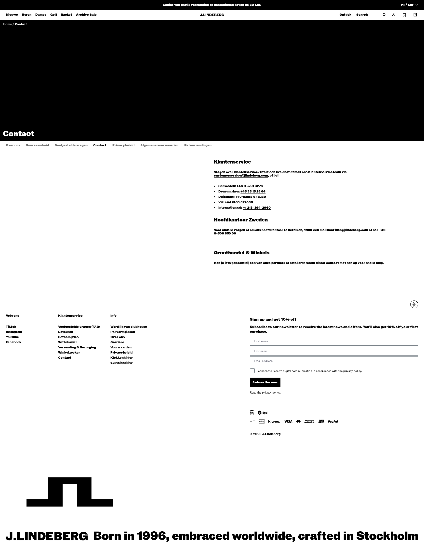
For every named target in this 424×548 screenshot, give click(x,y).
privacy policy (271, 393)
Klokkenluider (121, 357)
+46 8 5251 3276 (250, 186)
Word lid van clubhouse (128, 327)
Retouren (65, 332)
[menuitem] (12, 15)
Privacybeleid (121, 352)
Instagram (14, 332)
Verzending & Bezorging (77, 347)
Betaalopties (68, 337)
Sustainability (121, 363)
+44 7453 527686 (239, 202)
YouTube (12, 337)
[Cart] (415, 15)
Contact (21, 24)
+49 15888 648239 (250, 197)
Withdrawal (67, 342)
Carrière (117, 342)
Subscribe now (265, 382)
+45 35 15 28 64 (252, 191)
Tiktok (11, 327)
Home (7, 24)
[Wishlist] (404, 15)
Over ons (117, 337)
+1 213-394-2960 (257, 208)
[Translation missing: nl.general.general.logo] (212, 15)
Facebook (13, 342)
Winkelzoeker (69, 352)
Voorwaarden (121, 347)
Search (362, 15)
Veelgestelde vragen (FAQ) (79, 327)
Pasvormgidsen (122, 332)
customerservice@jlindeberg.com (241, 175)
